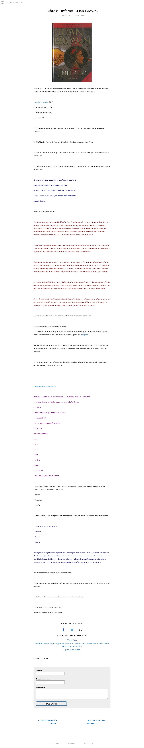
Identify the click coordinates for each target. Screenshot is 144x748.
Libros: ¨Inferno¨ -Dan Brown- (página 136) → (96, 721)
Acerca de (55, 744)
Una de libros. (72, 640)
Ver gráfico (85, 335)
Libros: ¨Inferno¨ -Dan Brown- (72, 11)
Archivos (72, 744)
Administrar (89, 744)
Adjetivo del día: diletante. (72, 650)
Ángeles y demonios (41, 102)
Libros (82, 15)
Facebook (63, 630)
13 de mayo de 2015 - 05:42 (69, 15)
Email (80, 630)
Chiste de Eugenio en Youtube (45, 386)
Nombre (39, 670)
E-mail (44, 679)
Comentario (40, 687)
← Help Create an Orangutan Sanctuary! (47, 721)
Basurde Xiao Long (15, 2)
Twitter (72, 630)
